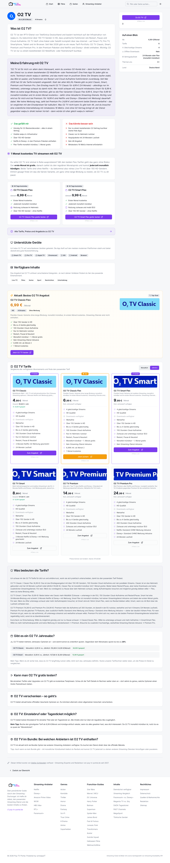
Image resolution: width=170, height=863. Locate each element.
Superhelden (65, 829)
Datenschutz (145, 793)
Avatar (89, 833)
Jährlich (154, 368)
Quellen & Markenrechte (150, 797)
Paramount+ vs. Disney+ (123, 797)
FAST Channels (119, 809)
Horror (63, 801)
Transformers (92, 829)
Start (51, 4)
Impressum (144, 789)
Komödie (63, 793)
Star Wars (91, 789)
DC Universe (92, 797)
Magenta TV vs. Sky (121, 801)
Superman (91, 809)
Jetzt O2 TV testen (20, 352)
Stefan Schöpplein (38, 763)
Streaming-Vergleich (121, 793)
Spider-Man (91, 813)
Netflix (36, 789)
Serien (75, 4)
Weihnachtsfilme (93, 845)
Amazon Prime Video (42, 797)
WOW (36, 801)
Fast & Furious (92, 821)
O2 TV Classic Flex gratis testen (32, 217)
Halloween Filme (93, 841)
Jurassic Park (92, 825)
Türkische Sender (120, 817)
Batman (90, 805)
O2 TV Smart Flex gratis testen (87, 217)
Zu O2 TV (139, 17)
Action (63, 789)
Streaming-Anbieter (93, 4)
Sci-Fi (62, 813)
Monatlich (144, 368)
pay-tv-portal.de (16, 809)
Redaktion (144, 801)
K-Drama (63, 821)
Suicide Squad (93, 837)
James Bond (92, 817)
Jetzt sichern (83, 457)
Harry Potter (92, 801)
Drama (63, 805)
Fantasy (63, 809)
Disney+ (37, 793)
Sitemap (143, 805)
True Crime (64, 817)
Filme (63, 4)
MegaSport (118, 813)
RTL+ (36, 809)
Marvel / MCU (92, 793)
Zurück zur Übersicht (21, 770)
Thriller (63, 797)
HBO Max (38, 805)
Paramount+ (39, 813)
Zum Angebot (32, 453)
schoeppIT (41, 856)
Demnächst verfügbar (122, 789)
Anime (62, 825)
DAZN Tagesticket (120, 805)
